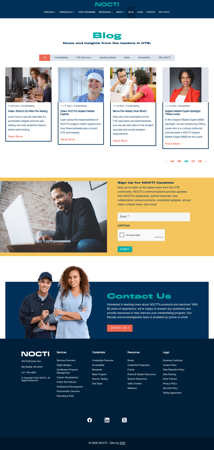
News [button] (127, 58)
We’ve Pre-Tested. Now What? (130, 111)
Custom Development (67, 378)
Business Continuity (173, 361)
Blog (131, 12)
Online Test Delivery (66, 382)
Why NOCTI (164, 12)
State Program (99, 375)
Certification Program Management (67, 371)
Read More (15, 137)
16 (186, 161)
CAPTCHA (124, 226)
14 (172, 161)
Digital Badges (64, 365)
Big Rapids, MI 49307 (32, 367)
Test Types (97, 384)
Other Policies (170, 379)
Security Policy (170, 388)
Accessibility (98, 365)
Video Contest (134, 384)
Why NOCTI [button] (165, 58)
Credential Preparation (139, 365)
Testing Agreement (172, 393)
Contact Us (118, 328)
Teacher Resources (137, 379)
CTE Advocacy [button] (83, 58)
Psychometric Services (68, 391)
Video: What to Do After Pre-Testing (27, 111)
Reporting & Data (65, 396)
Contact (150, 12)
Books (131, 361)
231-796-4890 (28, 373)
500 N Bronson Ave (31, 361)
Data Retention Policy (173, 370)
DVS (122, 443)
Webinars (132, 388)
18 (200, 161)
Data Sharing (169, 375)
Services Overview (66, 361)
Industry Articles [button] (108, 58)
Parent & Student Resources (142, 375)
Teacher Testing (100, 379)
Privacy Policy (170, 384)
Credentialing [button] (61, 58)
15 (179, 161)
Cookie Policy (169, 365)
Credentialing (27, 106)
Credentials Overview (102, 361)
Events (131, 370)
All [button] (45, 58)
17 (193, 161)
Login (140, 12)
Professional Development (70, 387)
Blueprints (97, 370)
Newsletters (184, 106)
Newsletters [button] (144, 58)
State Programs (86, 12)
